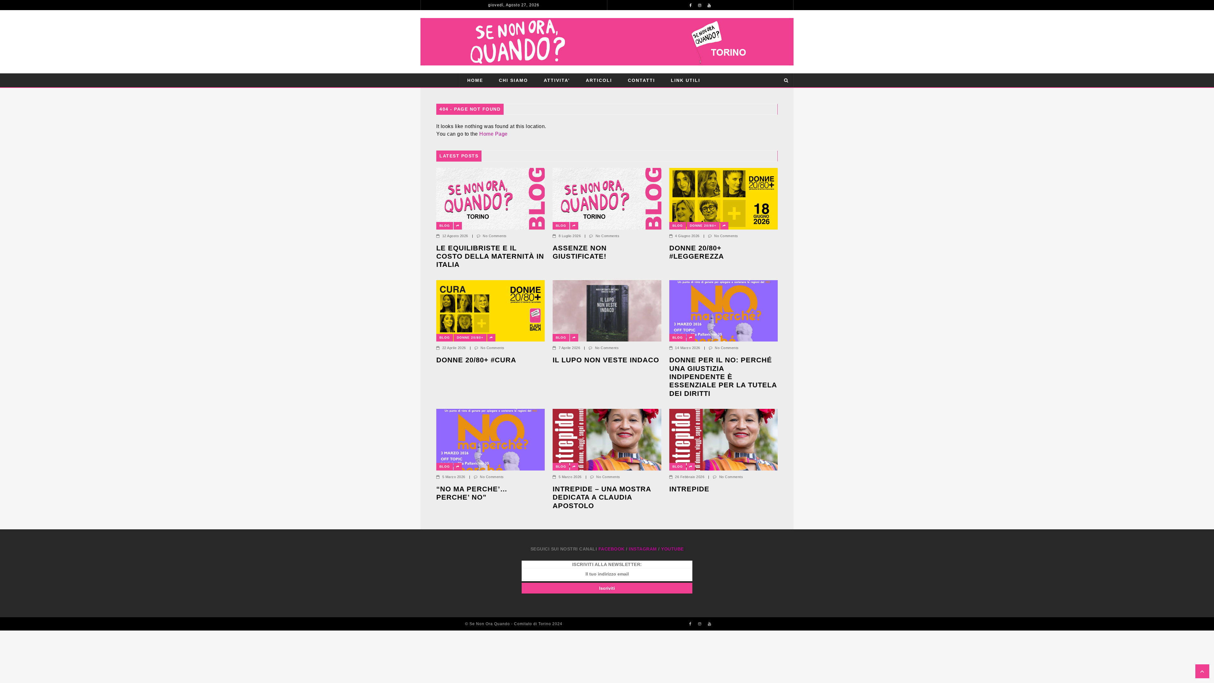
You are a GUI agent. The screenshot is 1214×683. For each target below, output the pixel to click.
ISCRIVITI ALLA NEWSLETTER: (607, 564)
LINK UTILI (685, 80)
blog (444, 225)
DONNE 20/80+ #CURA (476, 360)
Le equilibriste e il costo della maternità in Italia (490, 256)
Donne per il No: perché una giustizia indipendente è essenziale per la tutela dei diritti (723, 376)
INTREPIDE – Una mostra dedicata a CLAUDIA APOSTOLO (602, 497)
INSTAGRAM (643, 548)
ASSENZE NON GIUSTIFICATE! (580, 252)
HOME (475, 80)
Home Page (493, 134)
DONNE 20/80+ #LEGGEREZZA (696, 252)
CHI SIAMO (513, 80)
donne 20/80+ (703, 225)
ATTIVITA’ (557, 80)
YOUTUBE (672, 548)
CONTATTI (641, 80)
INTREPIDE (689, 489)
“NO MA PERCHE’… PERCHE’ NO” (473, 493)
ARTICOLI (599, 80)
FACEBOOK (611, 548)
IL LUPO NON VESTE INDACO (606, 360)
